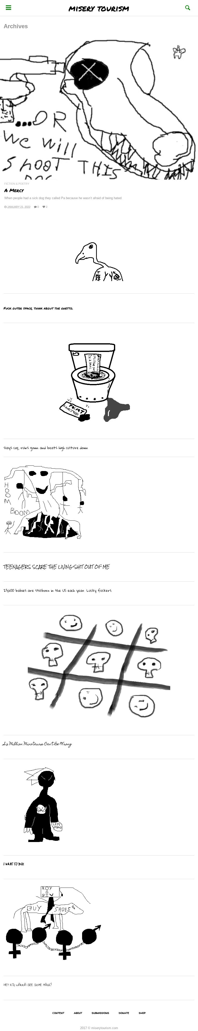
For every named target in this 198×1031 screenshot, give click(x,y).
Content (58, 1013)
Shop (142, 1013)
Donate (124, 1013)
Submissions (100, 1013)
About (78, 1013)
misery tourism (99, 8)
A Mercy (13, 190)
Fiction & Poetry (16, 183)
